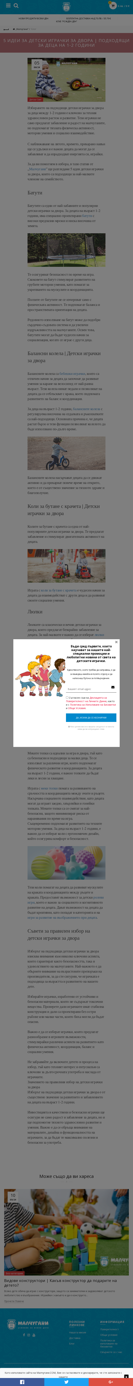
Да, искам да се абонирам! (91, 717)
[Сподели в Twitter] (66, 1382)
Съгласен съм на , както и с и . (91, 703)
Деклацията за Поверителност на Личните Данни (86, 699)
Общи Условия (77, 708)
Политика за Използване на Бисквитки (93, 704)
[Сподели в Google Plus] (111, 1382)
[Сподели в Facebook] (22, 1382)
